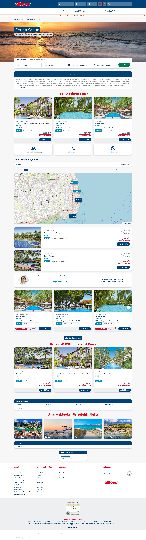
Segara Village (60, 123)
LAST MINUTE (36, 11)
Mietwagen (40, 492)
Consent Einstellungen (124, 533)
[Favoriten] (100, 4)
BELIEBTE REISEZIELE (21, 11)
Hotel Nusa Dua (109, 404)
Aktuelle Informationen (20, 473)
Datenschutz (62, 533)
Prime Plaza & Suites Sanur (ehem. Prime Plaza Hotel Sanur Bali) (33, 123)
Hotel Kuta (78, 404)
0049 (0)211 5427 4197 (59, 282)
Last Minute (40, 477)
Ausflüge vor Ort (41, 484)
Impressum (38, 533)
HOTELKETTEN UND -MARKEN (109, 11)
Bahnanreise (40, 489)
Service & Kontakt (19, 482)
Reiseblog (39, 480)
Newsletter (62, 477)
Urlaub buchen (40, 473)
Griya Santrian (99, 123)
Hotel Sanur (20, 446)
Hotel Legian (20, 404)
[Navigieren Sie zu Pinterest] (112, 473)
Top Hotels (39, 475)
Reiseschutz (40, 487)
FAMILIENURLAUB (124, 11)
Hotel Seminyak (50, 404)
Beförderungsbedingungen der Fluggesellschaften (22, 493)
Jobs (60, 475)
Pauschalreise (21, 59)
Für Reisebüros (18, 489)
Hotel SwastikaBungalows (54, 233)
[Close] (145, 15)
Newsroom (62, 480)
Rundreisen (40, 482)
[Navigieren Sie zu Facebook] (104, 473)
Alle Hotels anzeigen (73, 338)
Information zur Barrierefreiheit (92, 533)
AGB (17, 533)
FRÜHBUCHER (66, 11)
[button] (74, 181)
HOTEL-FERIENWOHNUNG (80, 11)
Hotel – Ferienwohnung (37, 59)
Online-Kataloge (18, 484)
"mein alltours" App (19, 480)
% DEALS (50, 11)
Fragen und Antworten (20, 475)
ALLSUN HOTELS (95, 11)
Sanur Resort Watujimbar (103, 374)
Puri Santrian (60, 316)
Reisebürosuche (18, 487)
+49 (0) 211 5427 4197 (73, 527)
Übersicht (73, 75)
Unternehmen (62, 473)
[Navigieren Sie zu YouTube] (116, 473)
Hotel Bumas (49, 256)
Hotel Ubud (20, 408)
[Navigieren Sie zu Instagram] (108, 473)
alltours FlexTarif (18, 477)
